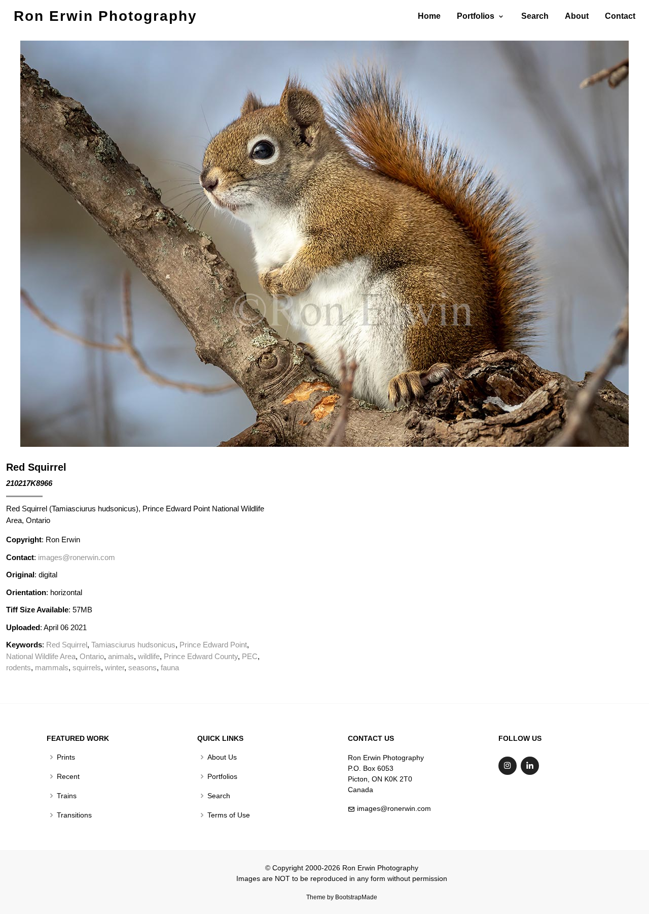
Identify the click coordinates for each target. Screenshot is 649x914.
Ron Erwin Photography (105, 16)
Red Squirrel (66, 644)
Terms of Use (228, 815)
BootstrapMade (356, 897)
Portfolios (222, 776)
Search (535, 16)
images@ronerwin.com (76, 557)
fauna (170, 667)
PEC (250, 656)
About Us (222, 757)
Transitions (74, 815)
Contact (620, 16)
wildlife (149, 656)
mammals (51, 667)
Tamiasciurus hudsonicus (133, 644)
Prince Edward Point (213, 644)
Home (429, 16)
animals (121, 656)
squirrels (87, 667)
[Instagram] (507, 766)
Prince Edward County (201, 656)
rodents (18, 667)
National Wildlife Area (41, 656)
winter (114, 667)
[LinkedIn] (530, 766)
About (577, 16)
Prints (66, 757)
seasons (142, 667)
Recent (68, 776)
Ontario (92, 656)
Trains (67, 795)
